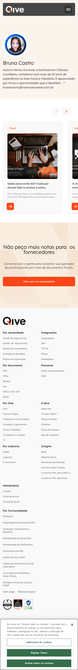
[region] (39, 644)
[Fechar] (72, 625)
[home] (15, 9)
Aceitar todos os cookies (39, 663)
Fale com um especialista (39, 281)
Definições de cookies (39, 642)
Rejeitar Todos (39, 652)
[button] (68, 9)
